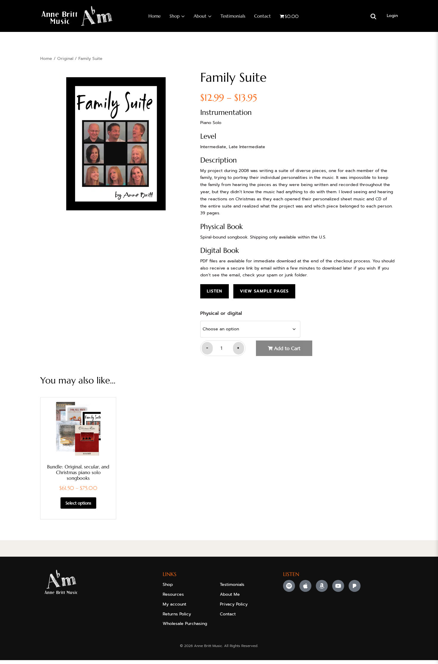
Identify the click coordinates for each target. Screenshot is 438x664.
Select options (78, 503)
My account (174, 604)
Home (154, 16)
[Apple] (305, 586)
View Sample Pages (264, 291)
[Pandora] (355, 586)
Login (392, 16)
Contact (262, 16)
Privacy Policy (234, 604)
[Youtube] (338, 586)
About (200, 16)
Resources (173, 594)
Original (65, 58)
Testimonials (232, 16)
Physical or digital (221, 313)
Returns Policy (177, 614)
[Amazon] (322, 586)
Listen (214, 291)
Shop (175, 16)
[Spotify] (289, 586)
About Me (230, 594)
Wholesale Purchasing (185, 623)
